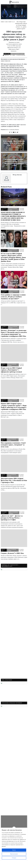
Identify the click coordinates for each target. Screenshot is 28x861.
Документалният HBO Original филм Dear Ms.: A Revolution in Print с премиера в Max (14, 480)
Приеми (14, 850)
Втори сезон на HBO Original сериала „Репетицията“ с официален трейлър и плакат (11, 370)
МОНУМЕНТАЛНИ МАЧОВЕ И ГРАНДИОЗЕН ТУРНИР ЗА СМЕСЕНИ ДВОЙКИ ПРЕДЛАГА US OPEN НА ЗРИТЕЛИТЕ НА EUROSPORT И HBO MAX (13, 216)
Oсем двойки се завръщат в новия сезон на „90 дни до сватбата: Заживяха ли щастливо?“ (13, 297)
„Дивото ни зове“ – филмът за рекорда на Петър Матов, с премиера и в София (12, 518)
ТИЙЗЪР (16, 81)
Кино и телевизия (15, 53)
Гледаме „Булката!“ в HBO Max (12, 553)
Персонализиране (14, 854)
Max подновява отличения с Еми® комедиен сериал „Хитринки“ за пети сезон (13, 445)
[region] (14, 844)
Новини (22, 53)
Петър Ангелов (21, 55)
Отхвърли (14, 857)
